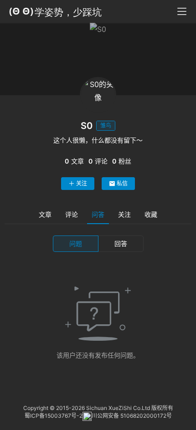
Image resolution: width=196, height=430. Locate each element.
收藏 (150, 214)
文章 (45, 214)
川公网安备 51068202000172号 (132, 415)
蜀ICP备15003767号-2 (54, 415)
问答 (98, 214)
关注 (81, 183)
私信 (122, 183)
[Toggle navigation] (181, 11)
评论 (71, 214)
